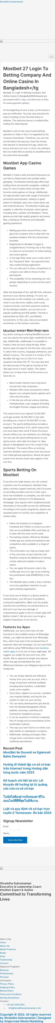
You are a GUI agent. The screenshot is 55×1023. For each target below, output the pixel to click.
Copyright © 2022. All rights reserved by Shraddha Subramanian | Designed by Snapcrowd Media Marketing (25, 1018)
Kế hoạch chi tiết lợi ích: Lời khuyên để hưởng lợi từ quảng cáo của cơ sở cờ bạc (25, 784)
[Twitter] (27, 35)
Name (6, 833)
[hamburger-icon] (51, 57)
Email (6, 826)
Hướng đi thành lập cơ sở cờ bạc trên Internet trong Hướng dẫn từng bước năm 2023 (27, 768)
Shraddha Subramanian (11, 1)
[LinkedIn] (27, 15)
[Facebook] (27, 9)
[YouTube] (27, 28)
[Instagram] (27, 22)
